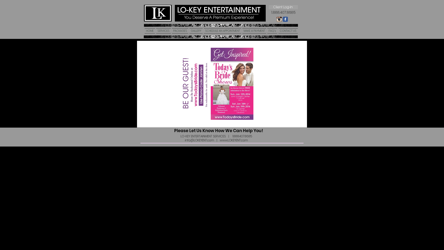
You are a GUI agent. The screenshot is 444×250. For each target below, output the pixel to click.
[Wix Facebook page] (285, 19)
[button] (163, 31)
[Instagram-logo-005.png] (279, 19)
